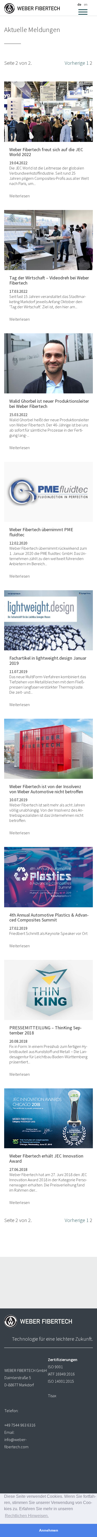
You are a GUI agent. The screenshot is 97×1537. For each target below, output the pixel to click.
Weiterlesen (19, 195)
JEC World (24, 168)
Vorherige (75, 63)
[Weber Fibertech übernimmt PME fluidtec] (48, 491)
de (79, 4)
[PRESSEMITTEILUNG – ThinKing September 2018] (48, 989)
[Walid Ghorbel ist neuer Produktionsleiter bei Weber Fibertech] (48, 362)
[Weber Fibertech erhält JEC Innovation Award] (48, 1117)
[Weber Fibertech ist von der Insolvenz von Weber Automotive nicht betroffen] (48, 748)
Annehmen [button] (48, 1530)
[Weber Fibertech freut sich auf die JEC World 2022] (48, 111)
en (85, 4)
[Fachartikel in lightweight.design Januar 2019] (48, 619)
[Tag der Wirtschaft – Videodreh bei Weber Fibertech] (48, 239)
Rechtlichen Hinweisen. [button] (27, 1516)
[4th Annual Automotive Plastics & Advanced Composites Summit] (48, 876)
